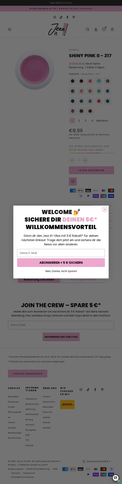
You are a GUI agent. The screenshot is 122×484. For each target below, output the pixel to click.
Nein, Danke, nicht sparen (61, 271)
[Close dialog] (104, 209)
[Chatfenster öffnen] (115, 478)
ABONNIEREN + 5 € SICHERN (61, 262)
